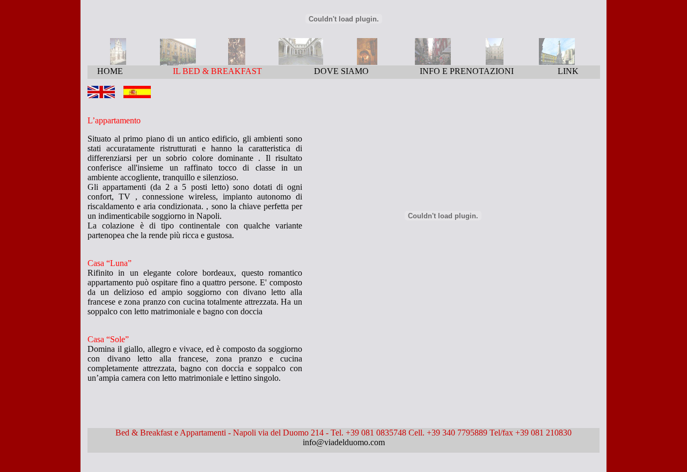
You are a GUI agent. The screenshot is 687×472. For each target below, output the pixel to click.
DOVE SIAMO (341, 71)
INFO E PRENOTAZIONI (467, 71)
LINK (568, 71)
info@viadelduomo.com (344, 442)
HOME (110, 71)
